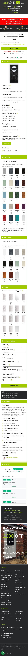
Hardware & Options (9, 341)
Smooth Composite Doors (6, 575)
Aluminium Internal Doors (6, 604)
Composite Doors (9, 42)
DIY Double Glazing (19, 613)
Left (5, 132)
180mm (17, 110)
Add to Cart (13, 386)
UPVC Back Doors (4, 586)
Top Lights (17, 591)
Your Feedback (18, 618)
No (4, 107)
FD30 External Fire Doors (6, 582)
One (10, 150)
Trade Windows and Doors (20, 616)
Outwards (13, 126)
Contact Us (17, 620)
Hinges (3, 361)
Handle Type (5, 344)
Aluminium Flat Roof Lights (20, 587)
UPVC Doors (3, 584)
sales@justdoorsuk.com (12, 510)
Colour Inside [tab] (14, 161)
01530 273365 (17, 512)
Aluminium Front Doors (6, 602)
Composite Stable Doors (6, 577)
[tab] (14, 61)
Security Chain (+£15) (9, 374)
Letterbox (4, 354)
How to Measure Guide (6, 613)
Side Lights (17, 589)
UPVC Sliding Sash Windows (21, 576)
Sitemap (23, 646)
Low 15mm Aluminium (9, 120)
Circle (16, 42)
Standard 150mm (8, 110)
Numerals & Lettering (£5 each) (9, 369)
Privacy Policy (12, 646)
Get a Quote (15, 10)
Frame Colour (7, 237)
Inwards (6, 126)
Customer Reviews (19, 611)
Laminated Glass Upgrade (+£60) (11, 377)
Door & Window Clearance (20, 594)
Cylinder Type (5, 364)
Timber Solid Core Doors (6, 573)
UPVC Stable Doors (5, 593)
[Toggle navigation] (14, 16)
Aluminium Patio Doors (5, 597)
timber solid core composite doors (10, 230)
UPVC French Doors (5, 588)
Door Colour (7, 157)
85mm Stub (11, 107)
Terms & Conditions (5, 646)
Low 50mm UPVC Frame (9, 118)
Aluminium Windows (19, 582)
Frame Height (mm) (6, 94)
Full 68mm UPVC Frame (9, 116)
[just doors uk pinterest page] (7, 653)
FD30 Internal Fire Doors (6, 579)
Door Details (7, 61)
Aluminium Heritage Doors (6, 600)
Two (16, 150)
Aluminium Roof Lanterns (20, 585)
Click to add (6, 143)
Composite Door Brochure (12, 457)
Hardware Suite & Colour (7, 349)
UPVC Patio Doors (4, 591)
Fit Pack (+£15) (7, 380)
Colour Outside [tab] (6, 161)
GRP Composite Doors (5, 570)
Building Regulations (5, 619)
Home (2, 42)
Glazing (6, 287)
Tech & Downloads (5, 611)
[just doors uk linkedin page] (10, 653)
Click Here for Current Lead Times (14, 23)
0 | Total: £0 (14, 12)
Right (11, 132)
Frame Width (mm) (6, 88)
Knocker (4, 357)
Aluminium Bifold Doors (6, 595)
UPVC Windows (18, 570)
